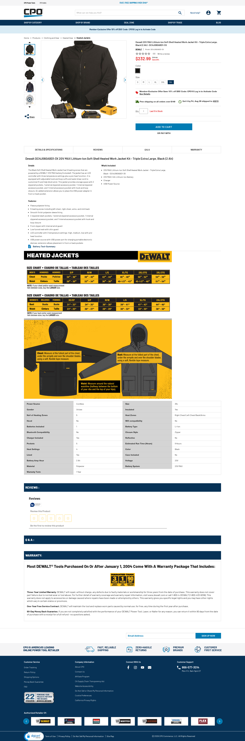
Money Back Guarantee (33, 682)
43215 (215, 101)
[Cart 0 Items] (219, 12)
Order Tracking (30, 667)
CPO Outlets (43, 3)
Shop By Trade (175, 22)
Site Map (110, 736)
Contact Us (80, 671)
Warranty (196, 149)
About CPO (79, 667)
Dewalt (139, 49)
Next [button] (29, 107)
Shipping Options (31, 677)
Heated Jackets (83, 38)
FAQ (25, 686)
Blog (218, 22)
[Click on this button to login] (208, 13)
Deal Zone (129, 22)
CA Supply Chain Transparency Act (89, 681)
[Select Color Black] (138, 71)
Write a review (164, 54)
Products (36, 38)
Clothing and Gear (51, 38)
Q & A (147, 149)
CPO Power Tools (29, 3)
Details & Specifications (48, 149)
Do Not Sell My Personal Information (88, 736)
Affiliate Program (82, 676)
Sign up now (208, 635)
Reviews (98, 149)
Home (26, 38)
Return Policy (29, 672)
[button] (30, 49)
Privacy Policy (64, 736)
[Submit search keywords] (180, 12)
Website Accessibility (84, 686)
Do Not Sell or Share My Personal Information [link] (94, 691)
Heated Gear (68, 38)
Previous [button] (29, 42)
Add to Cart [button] (164, 126)
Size (138, 77)
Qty (137, 111)
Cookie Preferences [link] (83, 695)
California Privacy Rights (85, 700)
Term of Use (50, 736)
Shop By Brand (83, 22)
